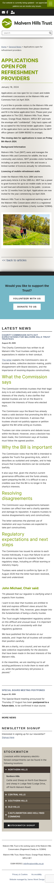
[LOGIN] (13, 12)
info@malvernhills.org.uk (33, 864)
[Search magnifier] (50, 33)
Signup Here (8, 737)
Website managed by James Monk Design (27, 879)
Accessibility (36, 874)
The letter (7, 360)
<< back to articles (14, 260)
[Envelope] (3, 12)
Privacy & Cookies (20, 874)
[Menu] (50, 3)
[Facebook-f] (7, 12)
